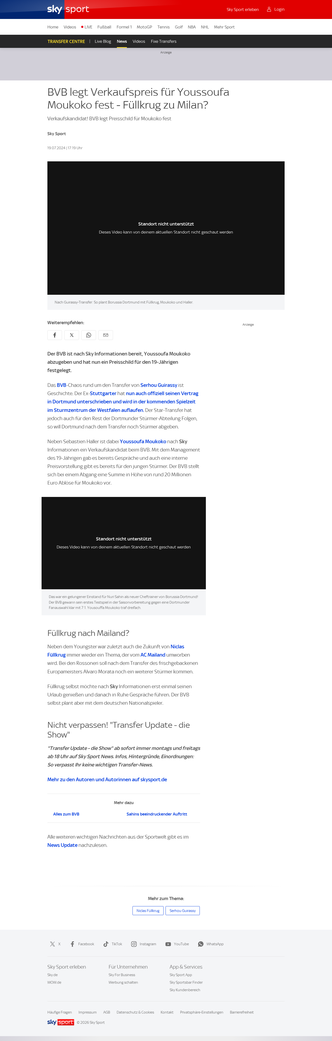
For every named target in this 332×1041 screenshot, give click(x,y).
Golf (179, 27)
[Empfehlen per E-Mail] (105, 335)
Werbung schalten (123, 982)
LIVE (88, 27)
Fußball (104, 27)
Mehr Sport (224, 27)
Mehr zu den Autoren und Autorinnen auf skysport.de (107, 779)
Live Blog (103, 41)
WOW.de (54, 982)
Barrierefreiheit (242, 1012)
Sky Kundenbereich (185, 990)
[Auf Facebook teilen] (54, 335)
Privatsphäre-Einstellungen (201, 1012)
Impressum (88, 1012)
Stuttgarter (103, 393)
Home (52, 27)
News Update (62, 845)
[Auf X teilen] (71, 335)
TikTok (117, 944)
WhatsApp (215, 944)
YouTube (181, 944)
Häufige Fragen (59, 1012)
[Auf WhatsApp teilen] (88, 335)
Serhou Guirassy (158, 385)
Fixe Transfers (163, 41)
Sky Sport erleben (243, 9)
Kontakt (167, 1012)
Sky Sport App (181, 975)
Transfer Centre (66, 41)
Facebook (86, 944)
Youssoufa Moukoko (143, 441)
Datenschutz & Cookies (135, 1012)
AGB (106, 1012)
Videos (70, 27)
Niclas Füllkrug (148, 911)
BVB (61, 385)
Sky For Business (122, 975)
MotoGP (144, 27)
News (122, 41)
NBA (192, 27)
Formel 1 (124, 27)
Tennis (163, 27)
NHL (205, 27)
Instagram (148, 944)
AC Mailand (152, 655)
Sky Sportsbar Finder (186, 982)
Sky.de (52, 975)
